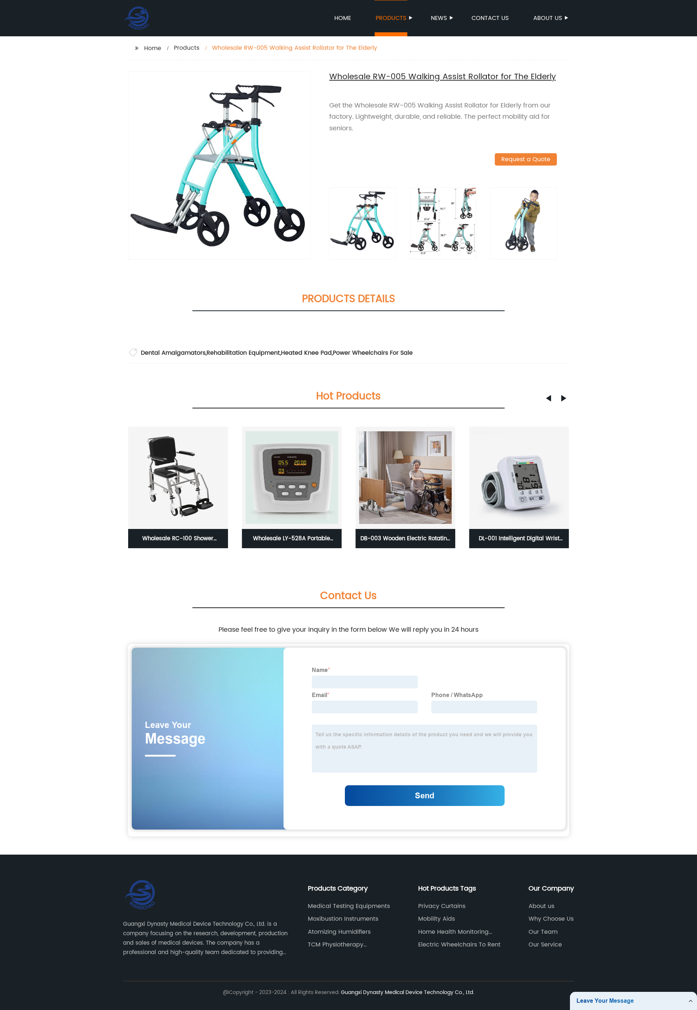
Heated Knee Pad (306, 353)
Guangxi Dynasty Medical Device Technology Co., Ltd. (407, 992)
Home (342, 18)
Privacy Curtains (441, 906)
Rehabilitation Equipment (243, 353)
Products (391, 18)
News (439, 18)
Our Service (545, 944)
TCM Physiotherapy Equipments (335, 944)
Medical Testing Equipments (349, 906)
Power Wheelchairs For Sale (373, 353)
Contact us (490, 18)
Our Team (543, 932)
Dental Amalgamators (173, 353)
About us (547, 18)
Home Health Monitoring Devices (453, 932)
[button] (548, 398)
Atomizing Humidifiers (339, 932)
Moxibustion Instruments (343, 919)
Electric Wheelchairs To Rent (459, 944)
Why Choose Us (551, 919)
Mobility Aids (436, 919)
